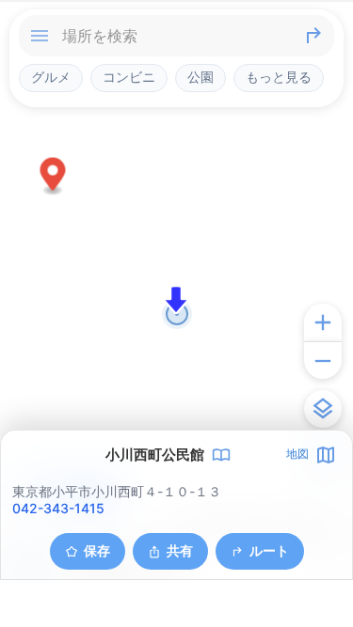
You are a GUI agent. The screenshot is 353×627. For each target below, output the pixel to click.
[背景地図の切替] (323, 409)
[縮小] (323, 360)
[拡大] (323, 322)
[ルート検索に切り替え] (313, 36)
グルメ (51, 77)
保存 (97, 550)
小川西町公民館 (154, 455)
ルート (269, 550)
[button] (53, 177)
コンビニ (129, 77)
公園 (200, 77)
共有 (180, 550)
